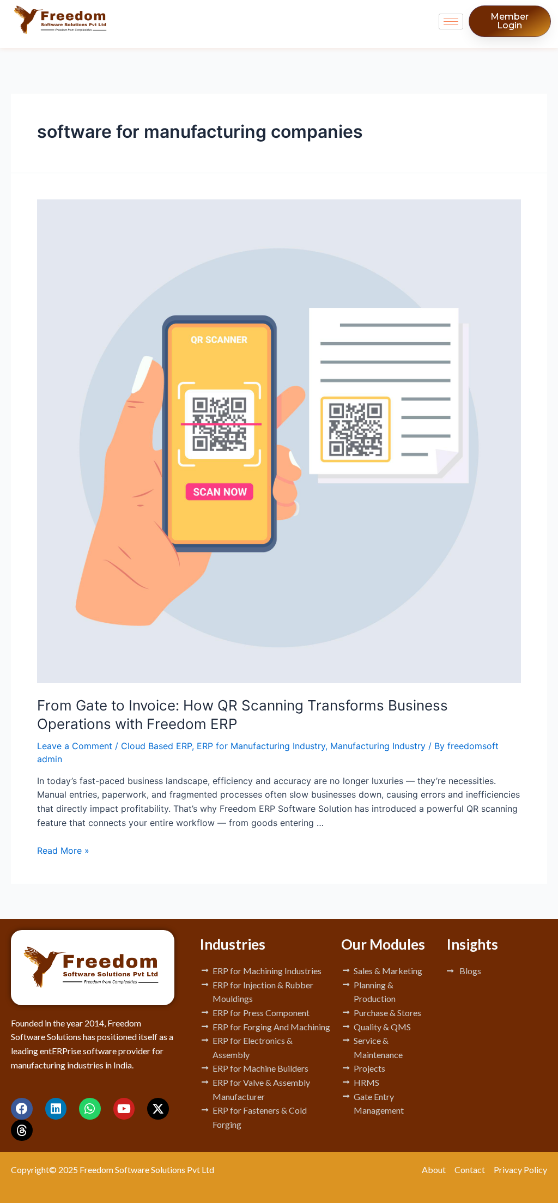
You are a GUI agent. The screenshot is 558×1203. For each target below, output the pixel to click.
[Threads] (22, 1130)
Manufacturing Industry (378, 745)
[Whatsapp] (90, 1109)
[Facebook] (22, 1109)
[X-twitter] (158, 1109)
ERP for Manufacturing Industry (261, 745)
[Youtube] (124, 1109)
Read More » (63, 850)
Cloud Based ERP (156, 745)
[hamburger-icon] (451, 21)
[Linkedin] (56, 1109)
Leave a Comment (74, 745)
